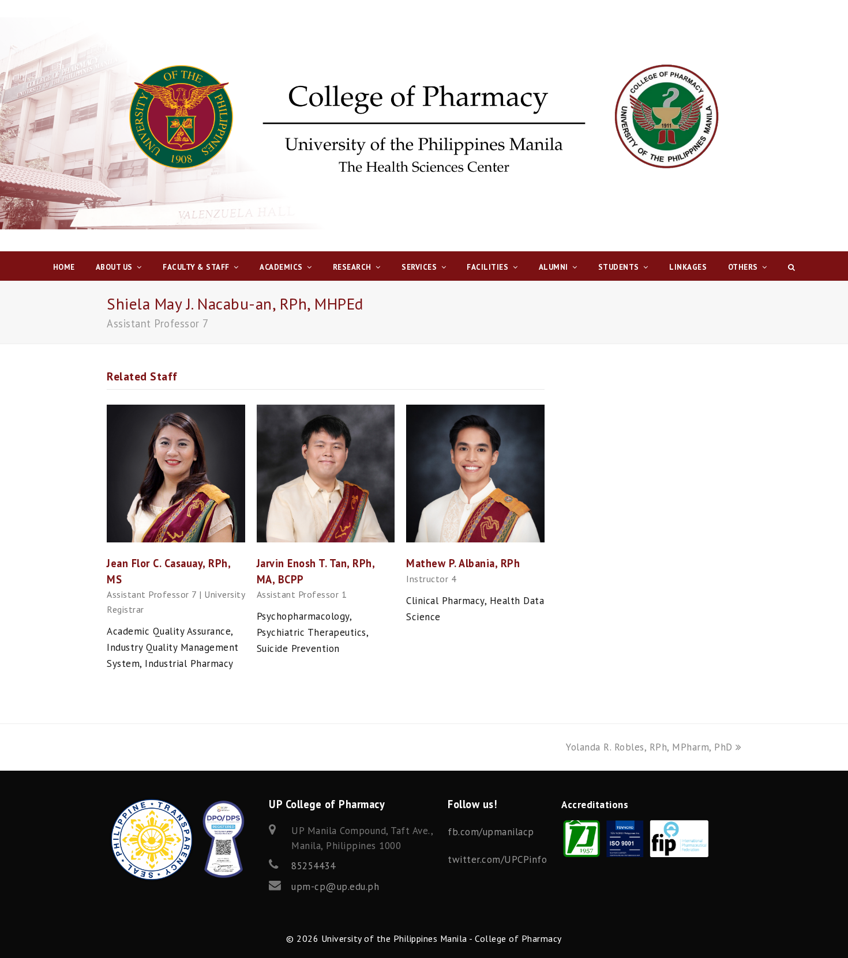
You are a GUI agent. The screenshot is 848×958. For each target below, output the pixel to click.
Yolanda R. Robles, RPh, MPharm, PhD (649, 747)
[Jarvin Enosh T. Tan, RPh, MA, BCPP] (326, 539)
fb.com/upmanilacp (491, 831)
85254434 (313, 865)
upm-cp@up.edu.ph (335, 886)
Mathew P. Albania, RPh (463, 563)
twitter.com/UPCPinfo (497, 859)
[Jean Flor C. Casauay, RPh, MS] (176, 539)
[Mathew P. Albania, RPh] (475, 539)
